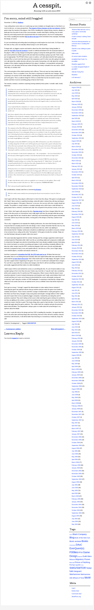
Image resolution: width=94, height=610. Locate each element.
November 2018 (76, 186)
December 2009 (76, 344)
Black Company (80, 534)
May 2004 (75, 524)
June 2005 (75, 487)
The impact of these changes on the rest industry (44, 28)
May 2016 (75, 208)
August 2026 (75, 87)
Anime (70, 534)
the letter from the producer (19, 50)
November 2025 (76, 113)
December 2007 (76, 411)
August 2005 (75, 482)
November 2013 (76, 253)
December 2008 (76, 377)
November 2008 (76, 380)
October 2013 (76, 256)
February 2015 (76, 231)
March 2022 (75, 160)
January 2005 (76, 502)
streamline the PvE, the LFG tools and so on (32, 254)
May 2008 (75, 397)
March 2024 (75, 146)
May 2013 (75, 268)
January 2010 (76, 341)
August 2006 (75, 448)
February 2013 (76, 270)
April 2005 (75, 493)
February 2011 (76, 304)
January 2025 (76, 127)
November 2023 (76, 152)
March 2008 (75, 403)
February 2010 (76, 338)
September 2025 (77, 115)
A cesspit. (47, 6)
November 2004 (76, 507)
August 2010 (75, 321)
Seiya (82, 565)
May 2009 (75, 363)
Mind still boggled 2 (58, 329)
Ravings (72, 565)
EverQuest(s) (76, 548)
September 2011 (77, 284)
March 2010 (75, 335)
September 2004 (77, 513)
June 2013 (75, 265)
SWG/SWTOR (31, 323)
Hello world (75, 53)
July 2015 (74, 220)
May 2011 (75, 296)
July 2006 (74, 451)
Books (85, 541)
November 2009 (76, 346)
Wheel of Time (78, 578)
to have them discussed (20, 258)
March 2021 (75, 163)
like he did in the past (32, 36)
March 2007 (75, 428)
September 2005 (77, 479)
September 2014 (77, 234)
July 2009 (74, 358)
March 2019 (75, 180)
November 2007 (76, 414)
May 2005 (75, 490)
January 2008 (76, 408)
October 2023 (76, 155)
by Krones (37, 189)
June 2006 (75, 454)
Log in (73, 588)
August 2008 (75, 389)
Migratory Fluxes (82, 559)
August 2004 (75, 516)
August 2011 (75, 287)
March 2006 (75, 462)
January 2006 (76, 468)
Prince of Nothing (82, 562)
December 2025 (76, 110)
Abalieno (20, 22)
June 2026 (75, 93)
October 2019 (76, 175)
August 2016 (75, 203)
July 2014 (74, 237)
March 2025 (75, 121)
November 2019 (76, 172)
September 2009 (77, 352)
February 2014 (76, 245)
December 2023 (76, 149)
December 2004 (76, 504)
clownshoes (72, 545)
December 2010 (76, 310)
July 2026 (74, 90)
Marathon (74, 74)
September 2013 (77, 259)
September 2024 (77, 138)
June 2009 (75, 361)
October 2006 (76, 442)
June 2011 (75, 293)
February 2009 (76, 372)
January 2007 (76, 434)
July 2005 (74, 485)
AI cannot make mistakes (79, 56)
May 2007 (75, 423)
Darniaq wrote (37, 211)
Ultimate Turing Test (78, 72)
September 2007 (77, 420)
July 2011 (74, 290)
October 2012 (76, 276)
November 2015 (76, 214)
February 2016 (76, 211)
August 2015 (75, 217)
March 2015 (75, 228)
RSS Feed (90, 3)
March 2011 (75, 301)
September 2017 (77, 200)
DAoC (79, 544)
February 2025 (76, 124)
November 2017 (76, 194)
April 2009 (75, 366)
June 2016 (75, 205)
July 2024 (74, 143)
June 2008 (75, 394)
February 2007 (76, 431)
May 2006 (75, 456)
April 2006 (75, 459)
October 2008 (76, 383)
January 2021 (76, 169)
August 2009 (75, 355)
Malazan (72, 559)
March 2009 (75, 369)
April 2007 (75, 425)
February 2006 (76, 465)
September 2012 (77, 279)
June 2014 (75, 239)
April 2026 (75, 98)
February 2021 (76, 166)
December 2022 (76, 158)
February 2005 (76, 499)
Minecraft (71, 562)
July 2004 (74, 518)
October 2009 (76, 349)
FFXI (80, 552)
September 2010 (77, 318)
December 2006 (76, 437)
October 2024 (76, 135)
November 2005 (76, 473)
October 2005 (76, 476)
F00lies (73, 552)
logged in (15, 338)
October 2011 (76, 282)
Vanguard (77, 571)
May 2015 (75, 225)
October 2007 (76, 417)
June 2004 (75, 521)
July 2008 (74, 392)
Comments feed (76, 593)
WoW (87, 577)
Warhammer (74, 574)
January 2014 (76, 248)
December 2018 (76, 183)
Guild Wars (87, 556)
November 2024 (76, 132)
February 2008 (76, 406)
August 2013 (75, 262)
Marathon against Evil (78, 64)
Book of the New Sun (82, 538)
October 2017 (76, 197)
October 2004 (76, 510)
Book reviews (75, 541)
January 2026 (76, 107)
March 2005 (75, 496)
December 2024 (76, 129)
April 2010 (75, 332)
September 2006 (77, 445)
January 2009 (76, 375)
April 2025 (75, 118)
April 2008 (75, 400)
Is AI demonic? (76, 77)
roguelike (78, 565)
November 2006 (76, 440)
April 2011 (75, 299)
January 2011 (76, 307)
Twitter (87, 3)
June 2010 (75, 327)
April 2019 (75, 177)
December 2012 (76, 273)
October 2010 (76, 315)
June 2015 (75, 222)
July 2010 (74, 324)
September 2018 (77, 189)
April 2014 (75, 242)
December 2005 (76, 470)
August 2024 (75, 141)
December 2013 (76, 251)
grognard (80, 556)
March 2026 (75, 101)
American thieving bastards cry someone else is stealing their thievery (81, 43)
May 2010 (75, 330)
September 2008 (77, 386)
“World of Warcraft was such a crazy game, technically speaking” (81, 32)
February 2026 (76, 104)
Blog (71, 537)
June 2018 (75, 191)
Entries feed (75, 591)
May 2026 (75, 96)
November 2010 (76, 313)
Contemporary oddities (12, 329)
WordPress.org (76, 596)
